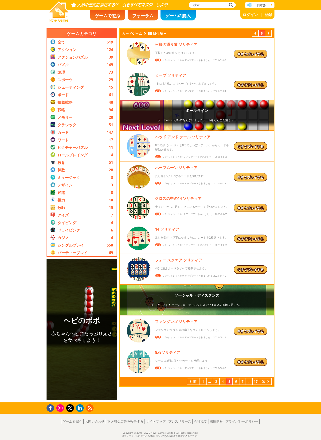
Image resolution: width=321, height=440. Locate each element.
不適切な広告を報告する (125, 421)
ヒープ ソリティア (170, 75)
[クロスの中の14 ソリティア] (138, 207)
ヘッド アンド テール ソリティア (183, 136)
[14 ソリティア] (138, 238)
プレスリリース (179, 421)
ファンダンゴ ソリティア (176, 321)
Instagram (61, 408)
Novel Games (59, 10)
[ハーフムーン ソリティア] (138, 177)
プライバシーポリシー (241, 421)
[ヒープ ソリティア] (138, 84)
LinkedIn (81, 408)
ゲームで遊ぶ (107, 15)
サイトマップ (156, 421)
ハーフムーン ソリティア (176, 167)
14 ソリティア (167, 229)
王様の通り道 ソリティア (176, 44)
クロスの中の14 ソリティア (178, 198)
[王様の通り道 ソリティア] (138, 53)
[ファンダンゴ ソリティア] (138, 330)
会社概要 (200, 421)
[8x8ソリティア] (138, 361)
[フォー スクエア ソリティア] (138, 269)
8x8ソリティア (167, 352)
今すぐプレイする (250, 54)
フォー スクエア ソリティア (178, 260)
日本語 (261, 5)
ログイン (250, 14)
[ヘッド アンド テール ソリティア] (138, 146)
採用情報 (216, 421)
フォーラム (142, 15)
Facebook (51, 407)
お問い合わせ (95, 421)
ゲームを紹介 (72, 421)
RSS (90, 408)
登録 (268, 14)
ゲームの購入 (178, 15)
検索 (230, 5)
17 (256, 381)
